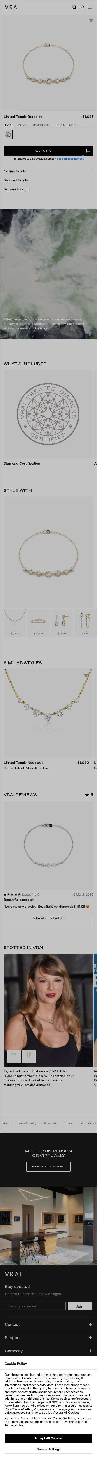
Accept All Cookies (49, 1438)
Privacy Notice (71, 1421)
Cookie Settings (48, 1449)
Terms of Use (14, 1425)
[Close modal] (48, 729)
